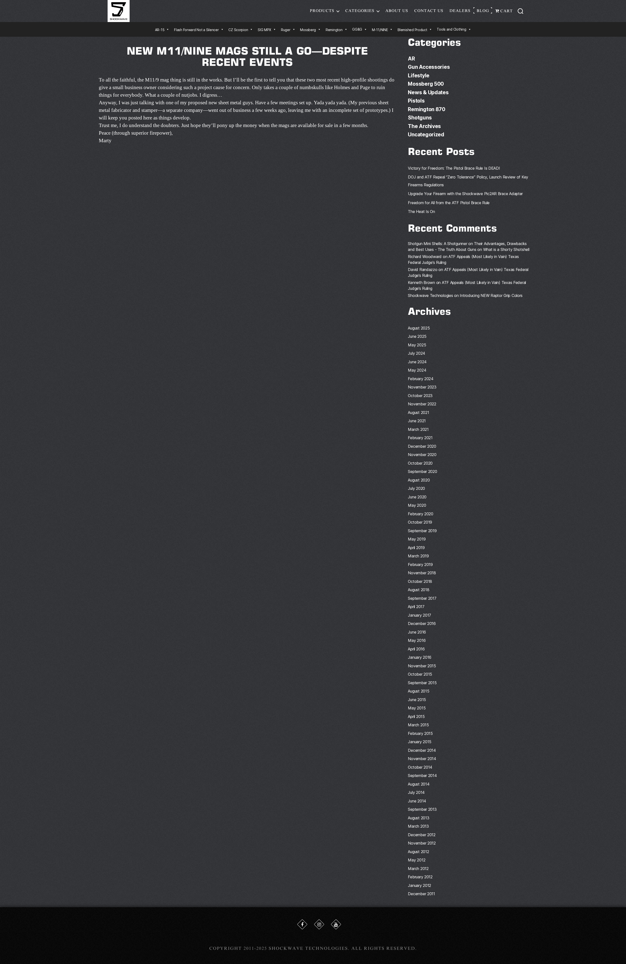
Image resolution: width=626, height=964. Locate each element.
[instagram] (319, 924)
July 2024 (416, 353)
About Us (396, 11)
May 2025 (417, 344)
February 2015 (420, 733)
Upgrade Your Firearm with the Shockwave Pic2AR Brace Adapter (465, 193)
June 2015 (417, 699)
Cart (506, 11)
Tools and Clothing (451, 29)
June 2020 (417, 496)
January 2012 (419, 885)
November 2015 (422, 665)
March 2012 (418, 868)
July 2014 (416, 792)
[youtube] (336, 924)
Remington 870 (426, 109)
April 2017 (416, 606)
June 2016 (417, 632)
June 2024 (417, 361)
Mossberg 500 (426, 84)
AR (411, 59)
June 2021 (417, 420)
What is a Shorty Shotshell (506, 249)
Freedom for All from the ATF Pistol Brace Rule (449, 202)
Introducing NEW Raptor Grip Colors (491, 295)
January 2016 (419, 657)
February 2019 (420, 564)
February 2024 (421, 378)
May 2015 (416, 707)
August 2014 (418, 784)
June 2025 (417, 336)
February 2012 (420, 876)
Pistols (416, 101)
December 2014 (422, 750)
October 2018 (420, 581)
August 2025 (419, 328)
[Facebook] (302, 924)
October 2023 (420, 395)
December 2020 (422, 446)
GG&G (357, 29)
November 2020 (422, 454)
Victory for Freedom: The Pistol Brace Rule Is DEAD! (454, 168)
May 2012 (416, 860)
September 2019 (422, 530)
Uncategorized (426, 134)
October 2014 (420, 767)
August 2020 (419, 480)
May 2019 (416, 539)
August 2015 (418, 691)
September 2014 (422, 775)
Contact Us (428, 11)
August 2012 (418, 851)
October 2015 (420, 674)
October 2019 (420, 522)
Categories (359, 11)
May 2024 (417, 370)
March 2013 (418, 826)
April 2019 (416, 547)
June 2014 (417, 801)
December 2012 (422, 834)
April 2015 (416, 716)
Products (322, 11)
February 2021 (420, 437)
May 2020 (417, 505)
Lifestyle (418, 75)
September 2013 (422, 809)
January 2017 (419, 615)
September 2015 (422, 682)
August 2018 (418, 589)
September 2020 (422, 471)
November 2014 (422, 758)
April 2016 (416, 649)
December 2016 (422, 623)
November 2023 (422, 387)
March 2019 (418, 555)
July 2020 (416, 488)
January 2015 (419, 741)
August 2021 (418, 412)
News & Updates (428, 92)
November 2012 (422, 843)
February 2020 (420, 513)
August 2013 (418, 817)
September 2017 (422, 598)
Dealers (459, 11)
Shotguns (420, 118)
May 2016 (416, 640)
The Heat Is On (421, 211)
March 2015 (418, 724)
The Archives (424, 126)
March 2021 (418, 429)
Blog (483, 11)
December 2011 (421, 893)
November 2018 (422, 572)
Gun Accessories (429, 67)
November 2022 (422, 403)
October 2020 (420, 463)
